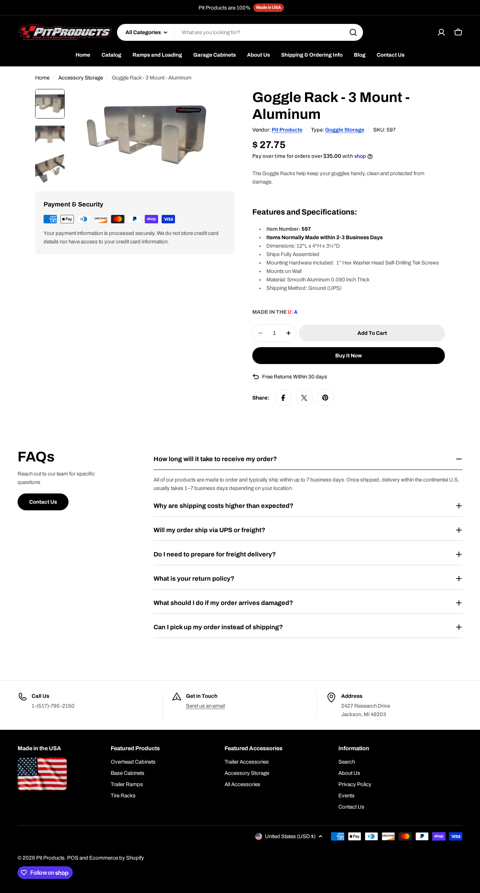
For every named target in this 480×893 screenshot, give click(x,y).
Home (42, 78)
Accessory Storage (80, 78)
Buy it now (348, 355)
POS (72, 858)
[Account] (441, 32)
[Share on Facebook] (283, 397)
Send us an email (205, 706)
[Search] (353, 32)
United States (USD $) (290, 836)
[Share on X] (304, 397)
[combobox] (240, 32)
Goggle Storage (344, 130)
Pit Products (287, 130)
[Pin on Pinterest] (325, 397)
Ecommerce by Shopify (116, 858)
